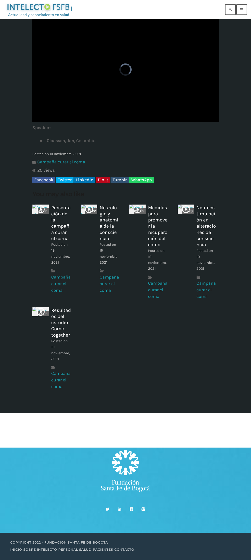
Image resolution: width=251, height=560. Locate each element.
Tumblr (120, 180)
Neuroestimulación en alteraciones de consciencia (206, 226)
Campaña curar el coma (61, 162)
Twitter (65, 180)
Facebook (43, 180)
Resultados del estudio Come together (61, 322)
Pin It (103, 180)
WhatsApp (141, 180)
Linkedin (84, 180)
